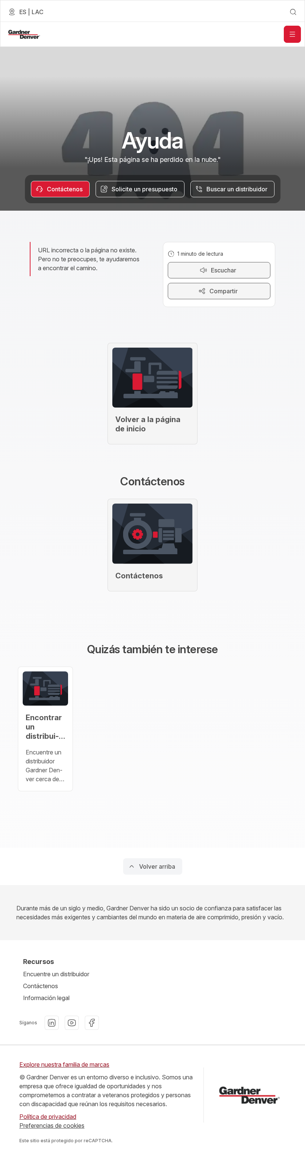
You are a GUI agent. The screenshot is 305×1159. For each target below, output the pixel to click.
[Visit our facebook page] (92, 1023)
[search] (293, 11)
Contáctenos (40, 986)
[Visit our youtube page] (72, 1023)
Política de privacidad (47, 1116)
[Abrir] (292, 34)
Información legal (46, 998)
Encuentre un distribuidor (56, 974)
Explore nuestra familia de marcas (64, 1064)
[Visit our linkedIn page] (52, 1023)
